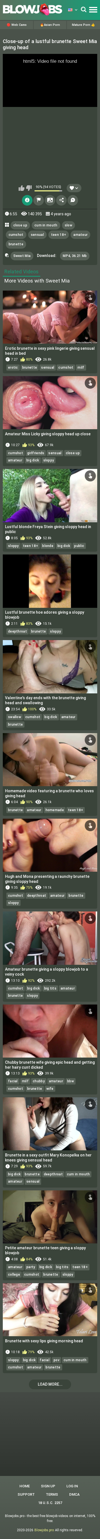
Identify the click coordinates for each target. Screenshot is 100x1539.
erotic (13, 367)
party (30, 1267)
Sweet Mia (22, 256)
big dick (32, 460)
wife (50, 1089)
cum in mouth (46, 225)
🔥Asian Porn (50, 25)
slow (68, 225)
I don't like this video (29, 188)
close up (20, 225)
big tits (50, 988)
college (14, 1274)
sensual (37, 235)
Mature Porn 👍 (83, 25)
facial (13, 1081)
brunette (16, 244)
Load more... (50, 1384)
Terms (52, 1494)
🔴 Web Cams (17, 25)
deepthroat (17, 631)
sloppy (48, 460)
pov (56, 1360)
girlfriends (35, 453)
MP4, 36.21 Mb (75, 256)
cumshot (16, 235)
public (79, 546)
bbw (70, 1081)
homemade (55, 810)
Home (24, 1486)
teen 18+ (58, 235)
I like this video (21, 188)
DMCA (74, 1494)
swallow (14, 717)
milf (81, 367)
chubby (39, 1081)
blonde (47, 546)
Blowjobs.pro (44, 1530)
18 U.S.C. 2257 (50, 1503)
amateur (80, 235)
